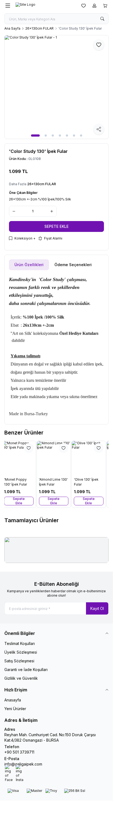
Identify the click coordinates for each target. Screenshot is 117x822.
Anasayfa (12, 700)
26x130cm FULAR (39, 28)
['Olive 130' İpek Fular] (91, 458)
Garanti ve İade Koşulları (26, 669)
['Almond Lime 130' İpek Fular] (56, 458)
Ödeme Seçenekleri (73, 264)
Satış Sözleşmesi (19, 661)
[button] (35, 135)
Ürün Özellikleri (29, 264)
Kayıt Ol (97, 608)
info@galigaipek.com (23, 764)
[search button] (102, 18)
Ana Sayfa (12, 28)
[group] (56, 87)
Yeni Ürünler (15, 708)
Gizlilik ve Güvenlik (21, 678)
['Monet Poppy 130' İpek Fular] (21, 458)
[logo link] (42, 5)
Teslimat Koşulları (19, 643)
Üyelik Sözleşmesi (20, 652)
